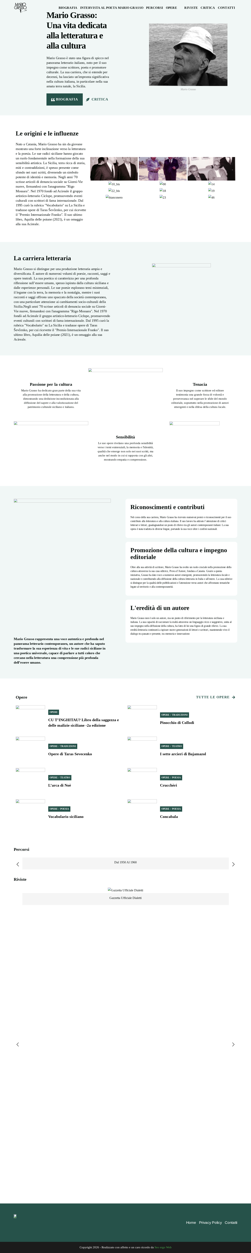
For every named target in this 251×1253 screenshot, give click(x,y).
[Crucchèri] (142, 782)
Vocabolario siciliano (66, 816)
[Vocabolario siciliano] (30, 814)
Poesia (176, 777)
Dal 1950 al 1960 (125, 862)
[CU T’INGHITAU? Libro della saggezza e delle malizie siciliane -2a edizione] (30, 720)
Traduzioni (180, 715)
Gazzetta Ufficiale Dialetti (125, 898)
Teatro (177, 746)
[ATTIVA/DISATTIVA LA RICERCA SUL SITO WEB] (238, 8)
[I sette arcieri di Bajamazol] (142, 751)
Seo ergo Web (163, 1247)
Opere (54, 712)
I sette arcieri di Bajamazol (183, 754)
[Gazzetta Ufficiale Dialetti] (125, 890)
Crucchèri (168, 785)
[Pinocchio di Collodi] (142, 720)
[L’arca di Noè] (30, 782)
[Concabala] (142, 814)
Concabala (169, 816)
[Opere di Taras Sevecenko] (30, 751)
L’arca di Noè (59, 785)
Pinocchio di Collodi (177, 722)
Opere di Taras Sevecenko (70, 754)
